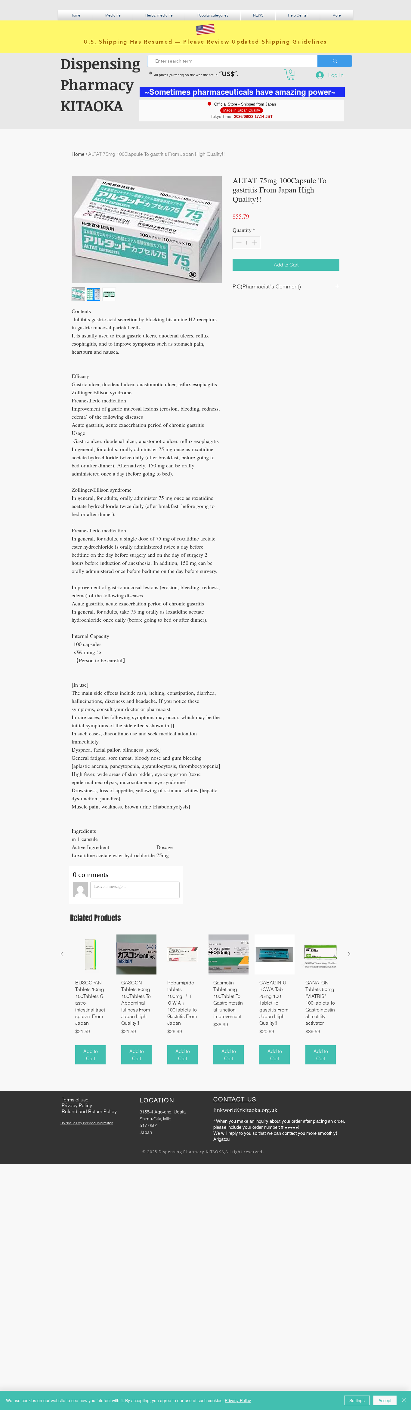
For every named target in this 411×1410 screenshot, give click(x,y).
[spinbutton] (246, 242)
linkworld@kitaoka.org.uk (245, 1110)
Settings (357, 1400)
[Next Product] (349, 954)
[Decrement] (238, 242)
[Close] (403, 1400)
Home (78, 154)
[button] (113, 15)
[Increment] (254, 242)
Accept (385, 1400)
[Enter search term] (334, 61)
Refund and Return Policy (89, 1111)
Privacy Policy (238, 1400)
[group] (205, 1002)
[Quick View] (90, 954)
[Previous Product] (61, 954)
